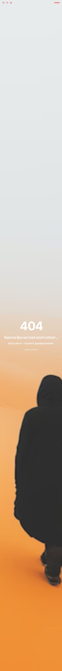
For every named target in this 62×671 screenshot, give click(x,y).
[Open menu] (57, 2)
